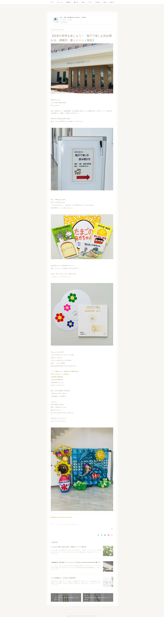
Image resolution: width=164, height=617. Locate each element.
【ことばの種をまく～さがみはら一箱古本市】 (63, 578)
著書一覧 (76, 2)
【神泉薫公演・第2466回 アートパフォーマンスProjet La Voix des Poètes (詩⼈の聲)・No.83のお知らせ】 (80, 562)
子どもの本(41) (67, 524)
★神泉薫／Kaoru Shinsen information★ (61, 517)
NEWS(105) (72, 524)
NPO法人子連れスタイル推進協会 (60, 374)
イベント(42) (60, 524)
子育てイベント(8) (54, 524)
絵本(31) (76, 524)
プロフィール (60, 2)
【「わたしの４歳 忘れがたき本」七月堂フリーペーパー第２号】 (69, 547)
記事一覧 (112, 2)
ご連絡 (82, 2)
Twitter (104, 2)
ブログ (51, 2)
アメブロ (90, 2)
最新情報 (68, 2)
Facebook (97, 2)
